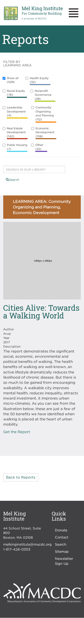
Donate (61, 530)
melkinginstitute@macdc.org (27, 544)
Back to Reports (20, 477)
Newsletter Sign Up (64, 561)
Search (14, 179)
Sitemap (62, 551)
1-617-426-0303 (16, 549)
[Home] (33, 13)
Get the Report (16, 432)
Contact (61, 537)
